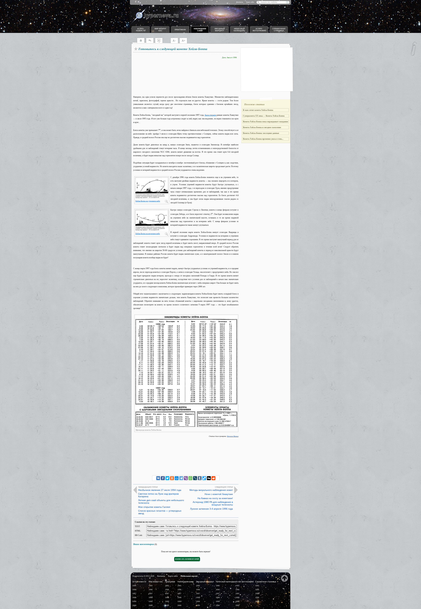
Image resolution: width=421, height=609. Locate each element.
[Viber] (186, 478)
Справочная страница (278, 30)
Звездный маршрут (219, 30)
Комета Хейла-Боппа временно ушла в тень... (263, 139)
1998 (134, 597)
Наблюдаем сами (200, 30)
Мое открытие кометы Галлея (154, 507)
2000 (134, 605)
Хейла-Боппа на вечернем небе (147, 234)
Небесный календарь (239, 30)
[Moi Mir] (177, 478)
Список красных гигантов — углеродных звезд (159, 512)
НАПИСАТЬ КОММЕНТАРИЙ (187, 559)
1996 (134, 590)
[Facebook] (163, 478)
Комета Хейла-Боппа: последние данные (261, 133)
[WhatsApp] (190, 478)
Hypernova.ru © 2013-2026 (143, 576)
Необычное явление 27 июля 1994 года (159, 490)
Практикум (180, 30)
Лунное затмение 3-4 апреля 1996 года (211, 508)
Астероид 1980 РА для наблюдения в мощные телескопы (213, 503)
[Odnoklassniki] (172, 478)
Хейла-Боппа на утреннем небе (147, 201)
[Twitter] (167, 478)
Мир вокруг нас (160, 30)
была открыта (210, 115)
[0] (160, 43)
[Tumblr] (200, 478)
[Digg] (209, 478)
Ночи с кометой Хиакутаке (219, 494)
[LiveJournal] (195, 478)
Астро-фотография (259, 30)
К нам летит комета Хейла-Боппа (258, 110)
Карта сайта (250, 2)
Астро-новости (140, 30)
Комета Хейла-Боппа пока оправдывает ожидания (265, 121)
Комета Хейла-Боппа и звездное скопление (262, 127)
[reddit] (213, 478)
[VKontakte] (158, 478)
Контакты (239, 2)
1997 (134, 594)
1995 (134, 586)
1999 (134, 601)
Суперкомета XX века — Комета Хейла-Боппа (264, 116)
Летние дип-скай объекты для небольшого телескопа (161, 501)
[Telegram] (181, 478)
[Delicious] (204, 478)
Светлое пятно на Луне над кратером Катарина (158, 495)
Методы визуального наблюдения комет (211, 490)
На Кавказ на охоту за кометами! (215, 498)
